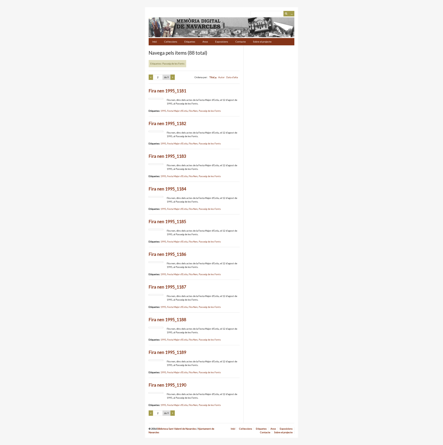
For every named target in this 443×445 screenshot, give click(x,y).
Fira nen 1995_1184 (167, 188)
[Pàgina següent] (172, 77)
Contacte (240, 41)
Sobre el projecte (262, 41)
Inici (154, 41)
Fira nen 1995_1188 (167, 319)
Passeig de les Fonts (210, 110)
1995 (163, 110)
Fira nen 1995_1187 (167, 286)
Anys (205, 41)
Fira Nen (193, 110)
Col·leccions (170, 41)
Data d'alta (232, 77)
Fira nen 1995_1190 (167, 384)
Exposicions (221, 41)
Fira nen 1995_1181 (167, 90)
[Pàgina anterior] (151, 77)
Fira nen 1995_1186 (167, 254)
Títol (211, 77)
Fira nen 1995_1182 (167, 123)
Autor (221, 77)
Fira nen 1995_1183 (167, 156)
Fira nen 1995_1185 (167, 221)
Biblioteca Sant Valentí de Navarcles (176, 428)
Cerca (286, 13)
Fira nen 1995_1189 (167, 352)
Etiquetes (189, 41)
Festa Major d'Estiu (177, 110)
